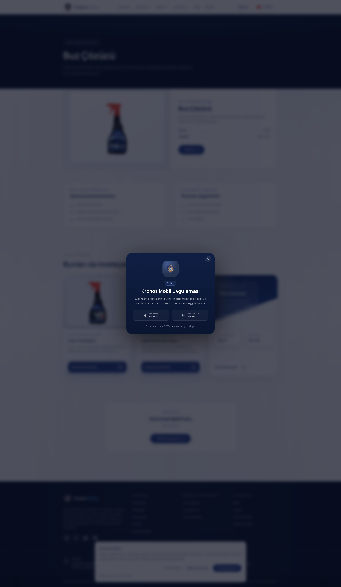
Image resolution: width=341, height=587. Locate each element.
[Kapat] (208, 259)
